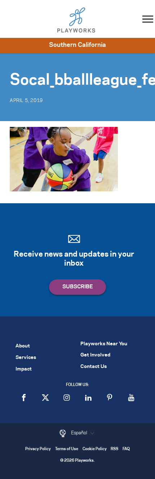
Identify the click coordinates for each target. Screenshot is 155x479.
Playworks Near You (103, 344)
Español (79, 433)
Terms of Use (66, 449)
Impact (23, 369)
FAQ (126, 449)
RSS (114, 449)
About (22, 346)
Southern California (77, 45)
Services (25, 357)
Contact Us (93, 366)
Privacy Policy (38, 449)
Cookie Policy (95, 449)
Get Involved (95, 355)
